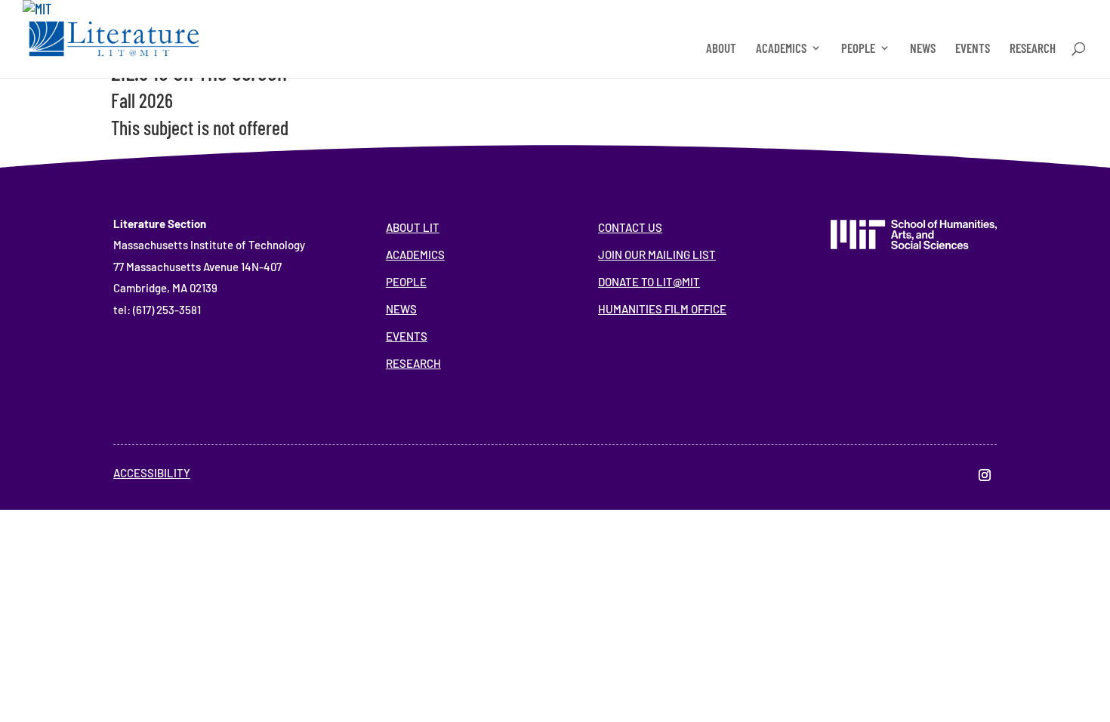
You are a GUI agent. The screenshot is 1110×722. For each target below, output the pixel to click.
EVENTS (972, 48)
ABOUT (721, 48)
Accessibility (151, 473)
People (406, 281)
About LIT (412, 227)
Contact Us (630, 227)
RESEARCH (1033, 48)
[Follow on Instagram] (985, 475)
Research (413, 363)
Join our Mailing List (657, 254)
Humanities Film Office (662, 309)
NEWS (923, 48)
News (401, 309)
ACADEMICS (781, 48)
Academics (415, 254)
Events (406, 336)
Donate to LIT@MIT (649, 281)
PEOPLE (858, 48)
